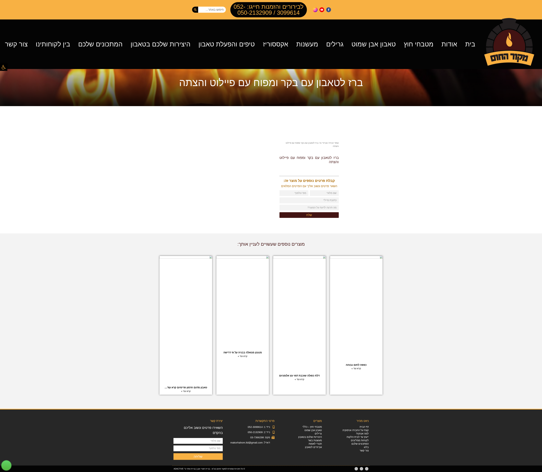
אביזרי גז (323, 143)
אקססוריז (275, 44)
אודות (449, 44)
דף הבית (364, 426)
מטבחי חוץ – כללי (312, 426)
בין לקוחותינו (53, 44)
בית (470, 44)
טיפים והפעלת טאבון (226, 44)
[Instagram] (356, 468)
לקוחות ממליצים (360, 440)
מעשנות (307, 44)
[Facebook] (366, 468)
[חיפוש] (195, 10)
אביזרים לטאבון (313, 447)
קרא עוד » (356, 368)
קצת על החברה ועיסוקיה (355, 430)
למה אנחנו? (362, 433)
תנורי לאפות (315, 443)
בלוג (366, 447)
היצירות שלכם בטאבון (160, 44)
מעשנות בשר (315, 440)
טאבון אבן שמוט (373, 44)
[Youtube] (361, 468)
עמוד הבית (334, 143)
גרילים (334, 44)
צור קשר (16, 44)
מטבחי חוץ (418, 44)
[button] (3, 67)
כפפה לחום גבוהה (356, 364)
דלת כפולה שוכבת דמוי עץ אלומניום (299, 375)
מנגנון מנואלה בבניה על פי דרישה (242, 352)
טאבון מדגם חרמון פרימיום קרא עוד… (186, 387)
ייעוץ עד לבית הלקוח (358, 437)
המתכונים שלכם (100, 44)
